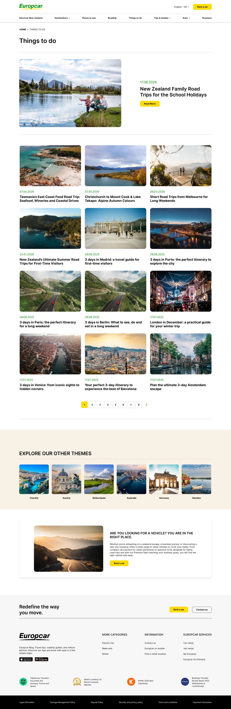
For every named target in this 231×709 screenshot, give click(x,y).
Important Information (202, 702)
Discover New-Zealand (31, 18)
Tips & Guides (161, 18)
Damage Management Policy (62, 702)
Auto (185, 18)
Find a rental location (155, 654)
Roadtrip (112, 18)
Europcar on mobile (155, 648)
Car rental (188, 643)
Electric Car (108, 643)
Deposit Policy (97, 702)
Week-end (107, 648)
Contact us (202, 609)
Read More (150, 103)
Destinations (61, 18)
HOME (23, 29)
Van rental (188, 648)
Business (207, 18)
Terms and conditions (167, 702)
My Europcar (189, 654)
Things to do (135, 18)
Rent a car (202, 6)
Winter (105, 654)
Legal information (26, 702)
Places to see (89, 18)
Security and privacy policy (131, 702)
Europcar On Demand (194, 659)
